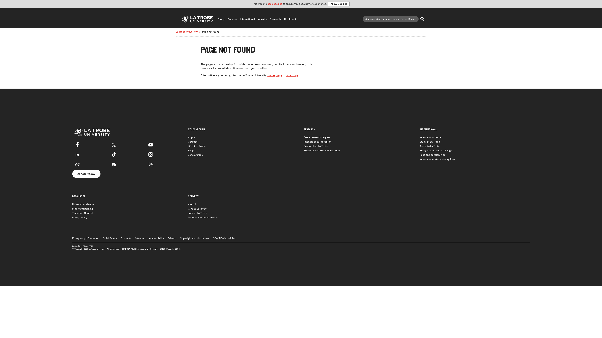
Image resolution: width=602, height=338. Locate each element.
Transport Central (82, 213)
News (404, 19)
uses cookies (274, 3)
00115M (178, 249)
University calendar (83, 204)
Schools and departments (203, 217)
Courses (232, 19)
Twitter (114, 144)
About (292, 19)
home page (274, 75)
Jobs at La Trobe (197, 213)
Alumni (386, 19)
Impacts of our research (317, 141)
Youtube (151, 144)
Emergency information (85, 238)
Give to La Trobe (197, 208)
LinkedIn (77, 154)
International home (430, 137)
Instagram (151, 154)
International (247, 19)
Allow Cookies (338, 3)
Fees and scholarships (432, 154)
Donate (412, 19)
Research (275, 19)
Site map (140, 238)
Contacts (126, 238)
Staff (378, 19)
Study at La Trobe (430, 141)
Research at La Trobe (316, 146)
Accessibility (156, 238)
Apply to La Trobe (430, 146)
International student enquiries (437, 159)
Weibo (77, 165)
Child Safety (110, 238)
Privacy (172, 238)
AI (285, 19)
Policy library (79, 217)
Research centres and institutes (322, 150)
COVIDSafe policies (224, 238)
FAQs (191, 150)
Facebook (77, 144)
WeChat (114, 165)
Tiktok (114, 154)
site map (292, 75)
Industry (262, 19)
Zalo (151, 165)
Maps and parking (82, 208)
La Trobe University (187, 31)
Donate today (86, 174)
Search (422, 19)
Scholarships (195, 154)
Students (370, 19)
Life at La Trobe (197, 146)
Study (221, 19)
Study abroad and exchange (436, 150)
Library (395, 19)
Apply (191, 137)
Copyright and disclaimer (194, 238)
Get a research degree (317, 137)
